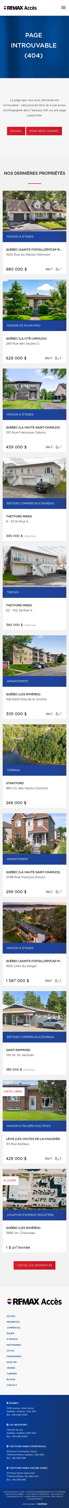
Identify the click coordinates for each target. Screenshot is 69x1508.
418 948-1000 (19, 1415)
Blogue (11, 1379)
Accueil (16, 131)
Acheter (12, 1362)
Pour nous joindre (44, 131)
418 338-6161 (19, 1458)
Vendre (11, 1368)
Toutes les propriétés (34, 1265)
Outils (10, 1351)
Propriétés (13, 1322)
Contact (12, 1385)
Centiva (41, 1504)
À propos (12, 1339)
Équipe (10, 1333)
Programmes (14, 1356)
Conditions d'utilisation (37, 1497)
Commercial (14, 1328)
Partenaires (14, 1345)
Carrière (12, 1374)
